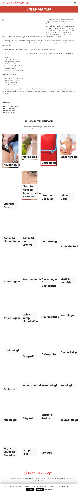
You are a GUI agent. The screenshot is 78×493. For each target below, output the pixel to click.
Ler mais (48, 489)
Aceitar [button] (30, 489)
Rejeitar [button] (39, 489)
